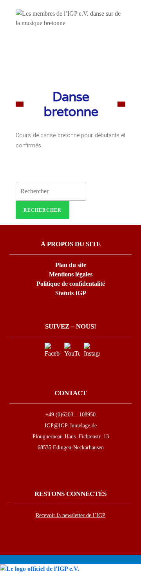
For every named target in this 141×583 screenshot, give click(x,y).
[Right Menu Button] (136, 578)
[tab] (42, 210)
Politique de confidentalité (70, 283)
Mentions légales (70, 274)
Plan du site (70, 265)
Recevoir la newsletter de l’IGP (70, 515)
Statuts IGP (70, 293)
